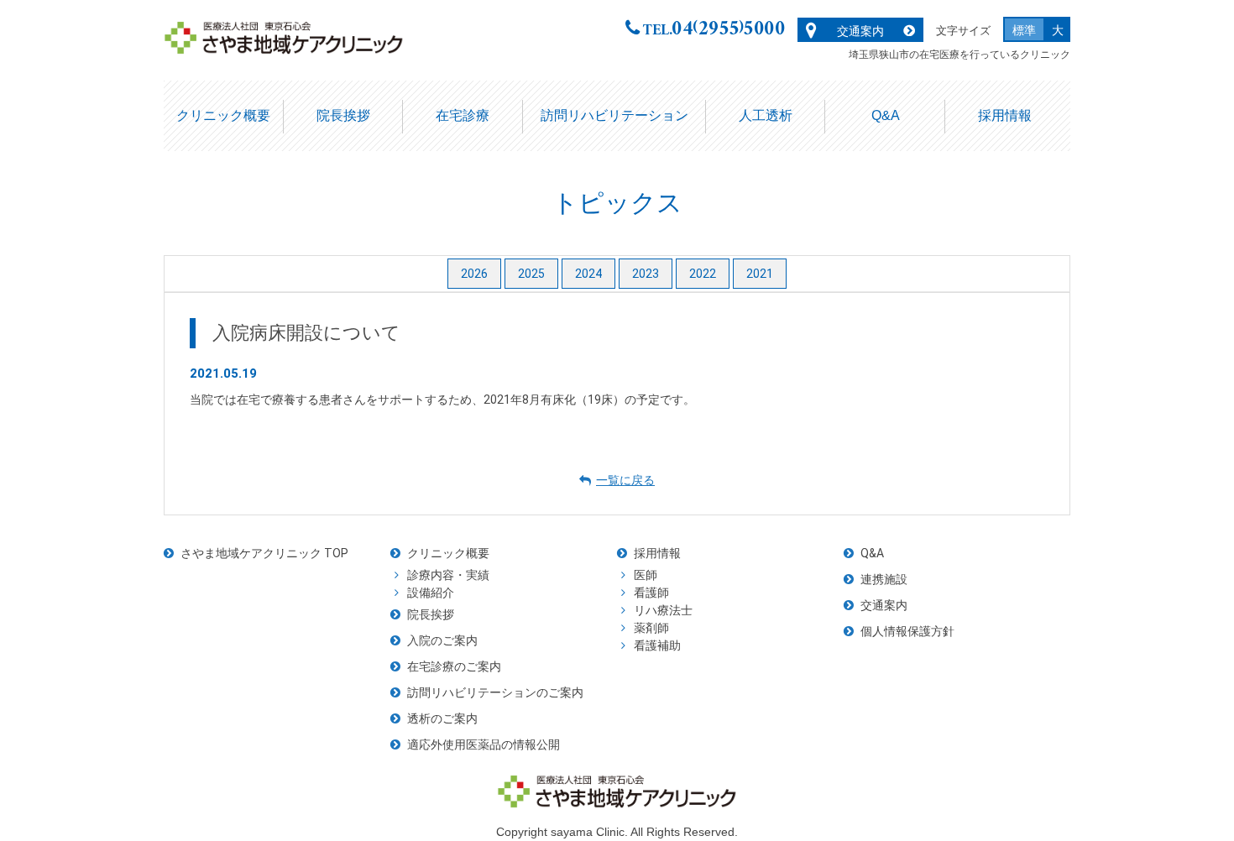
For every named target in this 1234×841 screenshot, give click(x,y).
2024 (588, 273)
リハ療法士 (663, 610)
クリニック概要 (223, 115)
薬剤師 (651, 628)
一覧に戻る (625, 480)
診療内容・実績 (448, 575)
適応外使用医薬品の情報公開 (483, 744)
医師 (645, 575)
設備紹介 (430, 592)
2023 (645, 273)
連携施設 (883, 579)
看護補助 (657, 645)
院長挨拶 (343, 115)
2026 (474, 273)
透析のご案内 (442, 718)
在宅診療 (462, 115)
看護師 (651, 592)
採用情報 (1005, 115)
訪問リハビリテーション (614, 115)
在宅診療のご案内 (454, 666)
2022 (702, 273)
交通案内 (860, 31)
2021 (759, 273)
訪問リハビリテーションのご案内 (495, 692)
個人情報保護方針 (907, 631)
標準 (1024, 30)
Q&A (885, 115)
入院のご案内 (442, 640)
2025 (531, 273)
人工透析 (765, 115)
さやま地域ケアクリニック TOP (264, 553)
